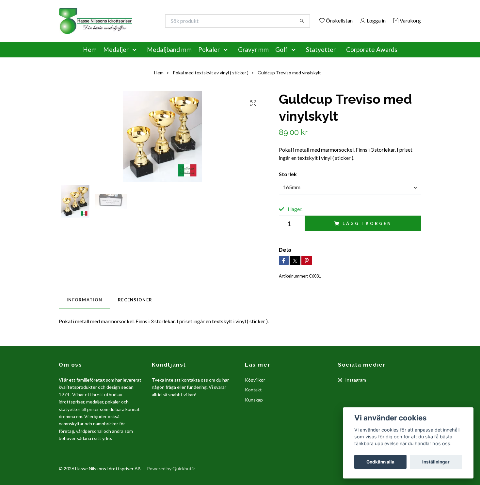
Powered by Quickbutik (171, 477)
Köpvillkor (255, 388)
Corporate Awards (371, 58)
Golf (281, 58)
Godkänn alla (380, 461)
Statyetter (321, 58)
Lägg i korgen (367, 232)
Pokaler (209, 58)
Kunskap (254, 408)
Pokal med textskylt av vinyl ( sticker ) (210, 81)
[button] (136, 58)
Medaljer (116, 58)
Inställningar (436, 461)
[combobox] (350, 196)
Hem (90, 58)
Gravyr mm (253, 58)
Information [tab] (84, 308)
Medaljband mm (169, 58)
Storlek (288, 183)
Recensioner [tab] (135, 308)
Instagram (355, 388)
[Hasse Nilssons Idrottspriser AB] (149, 21)
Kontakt (253, 399)
